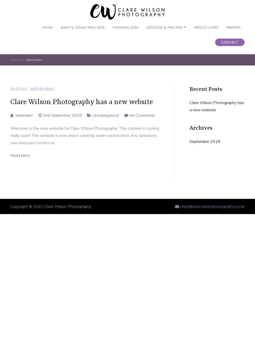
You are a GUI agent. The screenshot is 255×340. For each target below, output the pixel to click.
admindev (24, 115)
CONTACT (229, 42)
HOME (47, 27)
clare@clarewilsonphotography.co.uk (212, 206)
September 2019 (205, 141)
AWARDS (233, 27)
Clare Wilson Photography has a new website (81, 102)
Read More (20, 155)
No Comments (142, 115)
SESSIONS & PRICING (164, 27)
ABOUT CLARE (206, 27)
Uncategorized (105, 115)
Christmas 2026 (125, 27)
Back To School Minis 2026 (83, 27)
